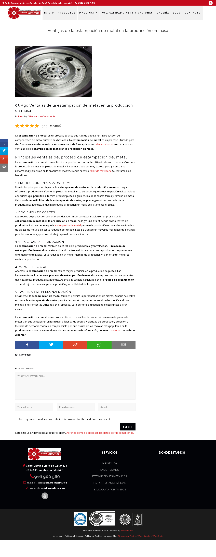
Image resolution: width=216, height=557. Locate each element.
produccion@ (47, 488)
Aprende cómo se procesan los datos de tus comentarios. (100, 432)
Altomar (32, 116)
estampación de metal (68, 225)
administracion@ (47, 482)
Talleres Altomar (104, 144)
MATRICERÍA (109, 463)
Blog (20, 116)
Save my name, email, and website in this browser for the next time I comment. (65, 419)
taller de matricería (101, 170)
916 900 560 (86, 3)
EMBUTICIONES (109, 469)
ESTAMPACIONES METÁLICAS (109, 476)
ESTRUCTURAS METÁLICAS (109, 483)
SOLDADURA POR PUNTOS (109, 489)
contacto (115, 330)
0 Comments (48, 116)
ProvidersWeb (126, 530)
